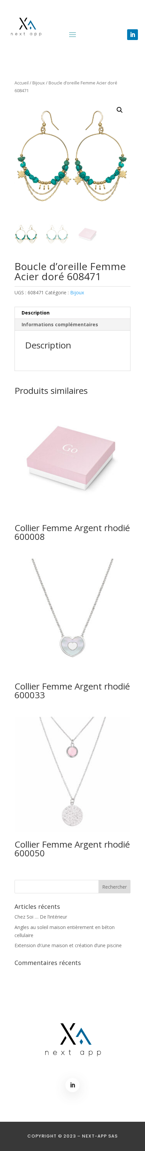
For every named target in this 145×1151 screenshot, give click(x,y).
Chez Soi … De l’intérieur (40, 917)
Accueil (21, 83)
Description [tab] (36, 312)
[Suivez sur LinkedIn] (132, 34)
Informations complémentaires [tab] (60, 324)
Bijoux (38, 83)
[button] (120, 110)
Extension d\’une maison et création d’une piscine (68, 945)
